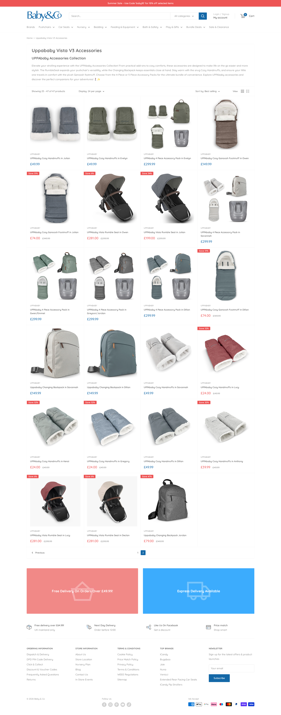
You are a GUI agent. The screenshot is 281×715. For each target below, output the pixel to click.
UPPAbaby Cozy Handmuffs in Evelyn (107, 158)
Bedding (98, 27)
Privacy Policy (125, 664)
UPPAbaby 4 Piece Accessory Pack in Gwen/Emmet (49, 311)
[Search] (203, 16)
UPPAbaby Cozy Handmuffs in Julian (50, 158)
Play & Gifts (172, 27)
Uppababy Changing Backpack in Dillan (108, 387)
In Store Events (84, 679)
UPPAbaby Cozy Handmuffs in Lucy (220, 387)
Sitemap (122, 679)
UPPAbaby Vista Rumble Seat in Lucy (50, 535)
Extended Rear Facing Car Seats (178, 679)
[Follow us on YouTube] (122, 704)
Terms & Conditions (128, 669)
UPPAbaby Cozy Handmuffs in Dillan (163, 461)
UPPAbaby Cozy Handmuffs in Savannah (166, 387)
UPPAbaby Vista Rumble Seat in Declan (108, 535)
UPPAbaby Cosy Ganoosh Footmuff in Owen (225, 158)
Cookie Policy (125, 654)
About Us (80, 654)
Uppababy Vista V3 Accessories (51, 38)
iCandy (164, 654)
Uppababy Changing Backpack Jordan (165, 535)
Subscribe (219, 678)
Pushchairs (45, 27)
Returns (31, 679)
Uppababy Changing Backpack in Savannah (54, 387)
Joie (162, 664)
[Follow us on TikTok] (129, 704)
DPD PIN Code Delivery (40, 659)
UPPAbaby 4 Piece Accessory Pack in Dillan (167, 309)
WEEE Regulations (127, 674)
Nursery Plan (82, 664)
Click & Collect (35, 664)
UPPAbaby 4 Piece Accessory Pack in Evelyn (167, 158)
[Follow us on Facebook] (104, 704)
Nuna (163, 669)
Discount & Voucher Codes (42, 669)
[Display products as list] (247, 91)
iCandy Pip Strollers (171, 684)
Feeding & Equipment (123, 27)
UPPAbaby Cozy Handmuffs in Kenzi (49, 461)
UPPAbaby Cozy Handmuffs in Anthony (222, 461)
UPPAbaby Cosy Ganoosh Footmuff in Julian (54, 232)
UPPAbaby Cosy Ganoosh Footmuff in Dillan (225, 309)
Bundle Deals (194, 27)
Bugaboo (165, 659)
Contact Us (81, 674)
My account (220, 17)
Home (30, 38)
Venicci (164, 674)
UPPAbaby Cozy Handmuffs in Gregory (108, 461)
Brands (31, 27)
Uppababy (35, 154)
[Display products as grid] (242, 91)
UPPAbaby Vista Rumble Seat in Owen (107, 232)
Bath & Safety (150, 27)
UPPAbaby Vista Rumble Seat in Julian (164, 232)
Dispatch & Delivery (38, 654)
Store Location (83, 659)
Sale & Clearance (219, 27)
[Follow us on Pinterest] (116, 704)
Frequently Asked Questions (43, 674)
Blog (78, 669)
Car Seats (64, 27)
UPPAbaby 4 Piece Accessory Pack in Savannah (220, 234)
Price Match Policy (127, 659)
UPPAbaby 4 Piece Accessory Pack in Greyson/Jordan (106, 311)
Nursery (81, 27)
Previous (40, 552)
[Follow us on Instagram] (110, 704)
